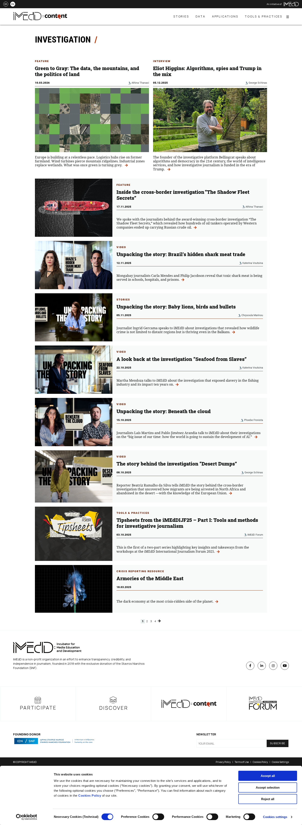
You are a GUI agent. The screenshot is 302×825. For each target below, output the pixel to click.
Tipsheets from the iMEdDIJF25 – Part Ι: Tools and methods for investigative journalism (187, 523)
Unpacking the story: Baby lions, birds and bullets (176, 306)
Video (121, 247)
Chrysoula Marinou (252, 315)
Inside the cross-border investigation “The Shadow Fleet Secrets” (182, 195)
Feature (42, 61)
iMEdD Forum (255, 534)
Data (200, 16)
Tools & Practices (132, 512)
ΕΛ (6, 4)
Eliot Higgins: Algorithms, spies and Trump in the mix (207, 71)
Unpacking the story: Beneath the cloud (163, 411)
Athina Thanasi (140, 82)
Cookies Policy (89, 795)
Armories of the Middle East (149, 578)
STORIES (181, 16)
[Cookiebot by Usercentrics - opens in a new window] (27, 817)
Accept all (268, 776)
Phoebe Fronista (253, 420)
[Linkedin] (262, 666)
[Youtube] (285, 666)
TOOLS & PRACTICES (263, 16)
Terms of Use (242, 762)
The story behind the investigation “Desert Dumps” (176, 463)
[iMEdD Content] (40, 19)
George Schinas (258, 82)
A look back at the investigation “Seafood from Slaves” (181, 359)
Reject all (267, 799)
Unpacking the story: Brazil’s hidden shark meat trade (180, 254)
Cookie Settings (280, 762)
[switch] (158, 816)
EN (12, 4)
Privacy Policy (223, 762)
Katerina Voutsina (252, 263)
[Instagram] (273, 666)
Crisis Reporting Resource (140, 571)
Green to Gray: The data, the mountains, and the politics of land (87, 71)
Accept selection (268, 787)
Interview (162, 61)
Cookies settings (275, 817)
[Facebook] (250, 666)
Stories (123, 299)
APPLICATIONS (225, 16)
